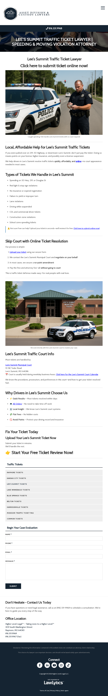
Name (8, 534)
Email (8, 552)
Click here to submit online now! (86, 228)
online (78, 161)
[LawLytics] (54, 682)
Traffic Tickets (15, 464)
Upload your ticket (18, 252)
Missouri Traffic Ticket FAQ (20, 513)
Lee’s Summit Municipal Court (18, 365)
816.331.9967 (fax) (13, 636)
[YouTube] (54, 665)
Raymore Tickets (15, 472)
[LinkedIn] (47, 665)
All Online (17, 404)
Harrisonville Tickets (17, 507)
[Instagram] (61, 665)
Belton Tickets (14, 501)
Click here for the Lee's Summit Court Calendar (77, 374)
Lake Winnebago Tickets (18, 490)
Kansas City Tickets (16, 478)
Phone (8, 543)
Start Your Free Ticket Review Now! (42, 452)
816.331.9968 (55, 28)
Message (10, 561)
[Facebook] (39, 665)
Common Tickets (15, 519)
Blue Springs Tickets (17, 496)
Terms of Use (44, 691)
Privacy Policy (55, 691)
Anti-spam (64, 691)
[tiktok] (68, 665)
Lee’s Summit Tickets (17, 484)
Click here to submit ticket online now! (54, 65)
